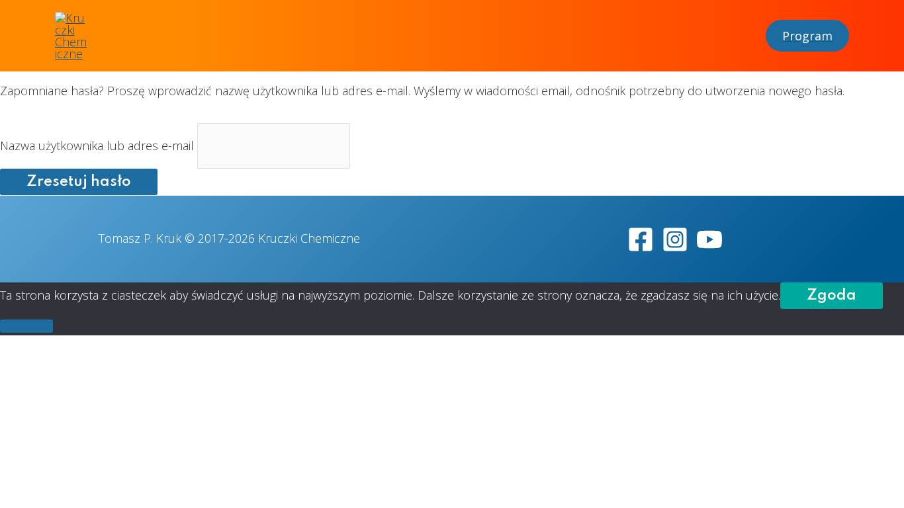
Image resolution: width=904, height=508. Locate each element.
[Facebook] (640, 239)
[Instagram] (675, 239)
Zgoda (831, 295)
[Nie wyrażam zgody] (26, 326)
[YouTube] (709, 239)
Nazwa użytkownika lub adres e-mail (97, 145)
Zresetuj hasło (78, 182)
